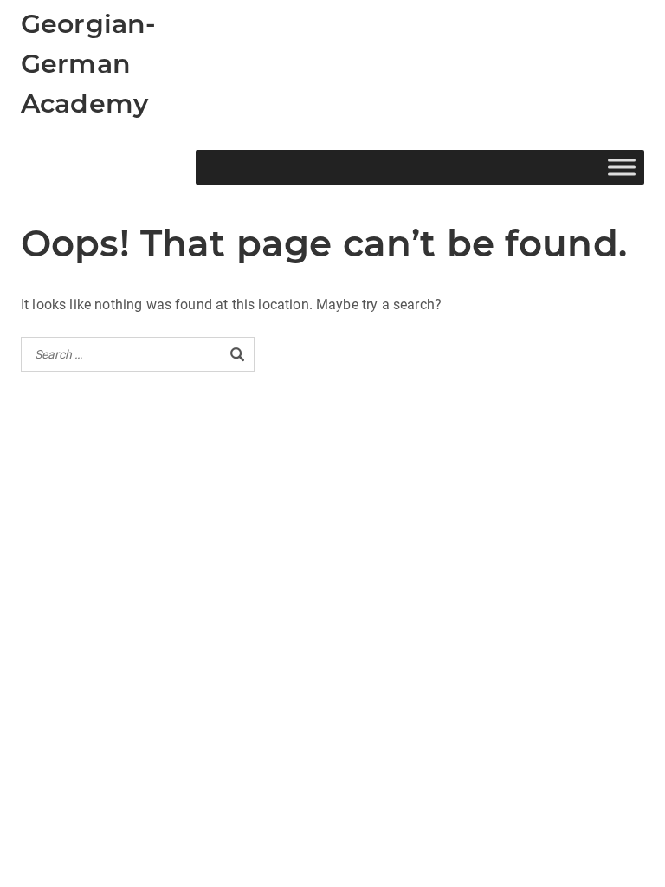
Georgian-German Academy (88, 64)
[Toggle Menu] (622, 167)
